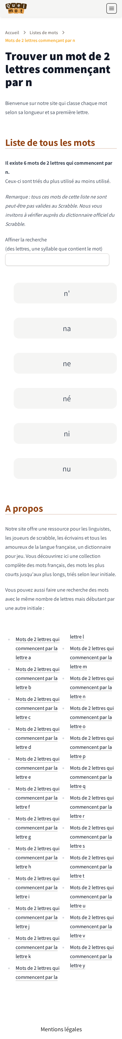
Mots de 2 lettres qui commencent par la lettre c (38, 708)
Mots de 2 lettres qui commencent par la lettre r (92, 806)
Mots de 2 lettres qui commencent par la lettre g (38, 827)
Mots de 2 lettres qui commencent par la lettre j (38, 917)
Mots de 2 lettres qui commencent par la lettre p (92, 747)
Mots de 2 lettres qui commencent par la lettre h (38, 857)
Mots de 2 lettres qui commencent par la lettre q (92, 776)
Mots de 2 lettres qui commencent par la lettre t (92, 866)
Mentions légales (61, 1029)
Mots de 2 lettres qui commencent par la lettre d (38, 737)
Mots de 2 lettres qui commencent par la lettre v (92, 926)
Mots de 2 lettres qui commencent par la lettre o (92, 717)
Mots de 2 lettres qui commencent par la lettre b (38, 678)
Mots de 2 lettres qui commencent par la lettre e (38, 767)
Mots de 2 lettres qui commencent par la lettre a (38, 648)
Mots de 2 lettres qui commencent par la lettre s (92, 836)
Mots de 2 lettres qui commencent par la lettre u (92, 896)
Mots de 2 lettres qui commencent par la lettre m (92, 657)
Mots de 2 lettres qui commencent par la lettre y (92, 956)
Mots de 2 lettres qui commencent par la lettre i (38, 887)
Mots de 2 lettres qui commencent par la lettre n (92, 687)
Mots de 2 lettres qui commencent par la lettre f (38, 797)
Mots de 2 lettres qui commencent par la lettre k (38, 947)
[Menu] (111, 8)
